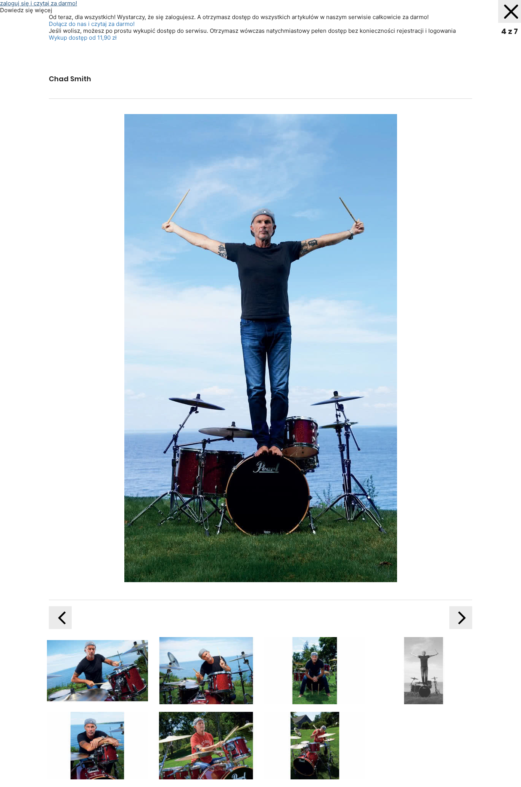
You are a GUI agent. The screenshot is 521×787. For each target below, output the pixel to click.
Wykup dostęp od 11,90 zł (83, 37)
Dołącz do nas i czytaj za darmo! (92, 23)
